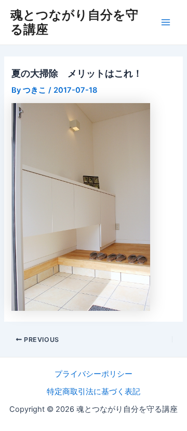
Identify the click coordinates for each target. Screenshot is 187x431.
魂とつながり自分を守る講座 (74, 22)
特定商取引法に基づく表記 (93, 391)
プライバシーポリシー (93, 374)
